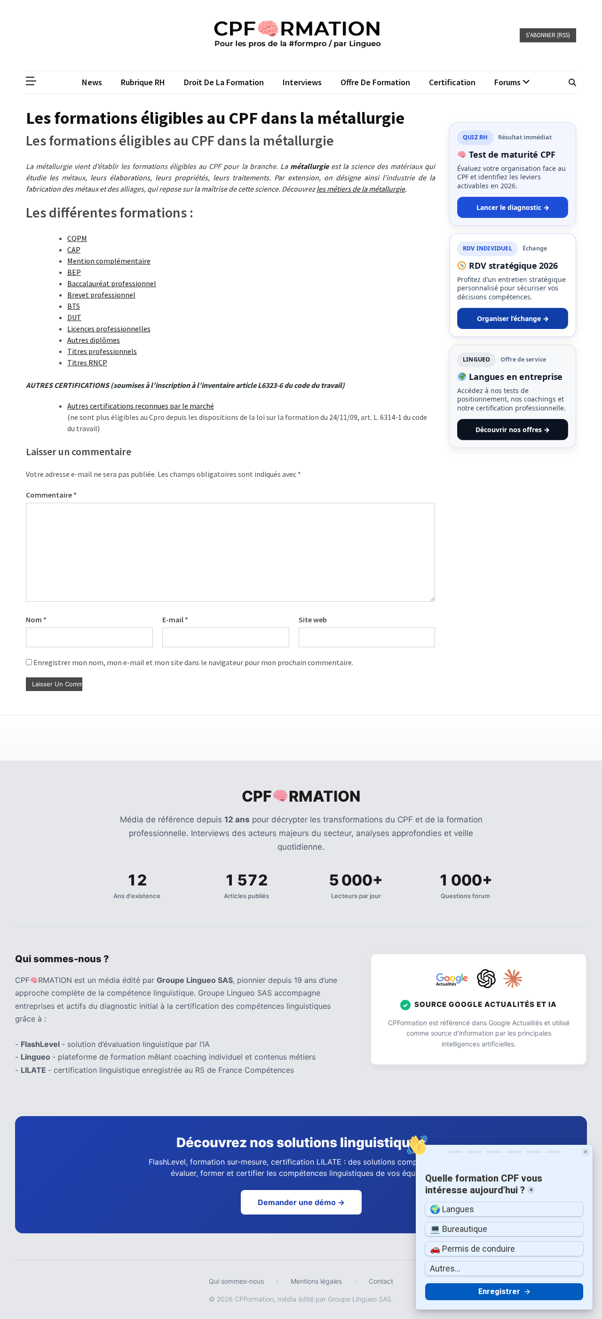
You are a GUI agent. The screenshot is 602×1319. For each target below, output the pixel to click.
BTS (73, 306)
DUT (74, 317)
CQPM (77, 238)
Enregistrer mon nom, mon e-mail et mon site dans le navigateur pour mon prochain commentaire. (193, 662)
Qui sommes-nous (236, 1281)
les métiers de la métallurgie (361, 188)
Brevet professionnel (101, 294)
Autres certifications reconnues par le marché (140, 405)
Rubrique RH (143, 82)
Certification (452, 82)
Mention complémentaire (108, 260)
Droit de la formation (224, 82)
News (92, 82)
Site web (313, 619)
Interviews (302, 82)
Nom (36, 619)
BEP (74, 272)
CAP (73, 249)
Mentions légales (316, 1281)
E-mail (175, 619)
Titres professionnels (102, 351)
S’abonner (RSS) (548, 35)
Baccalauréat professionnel (111, 283)
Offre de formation (375, 82)
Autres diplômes (93, 340)
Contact (381, 1281)
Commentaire (51, 494)
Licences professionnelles (108, 328)
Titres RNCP (87, 362)
